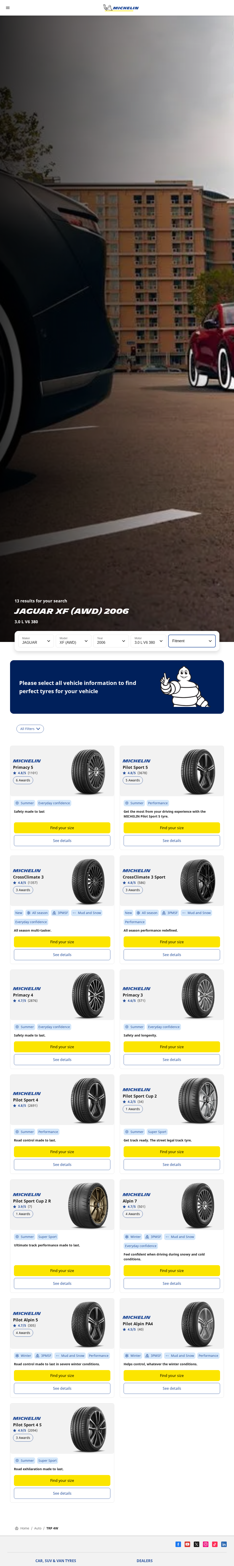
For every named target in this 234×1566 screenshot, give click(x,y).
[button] (48, 641)
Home (24, 1528)
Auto (37, 1528)
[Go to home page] (121, 8)
